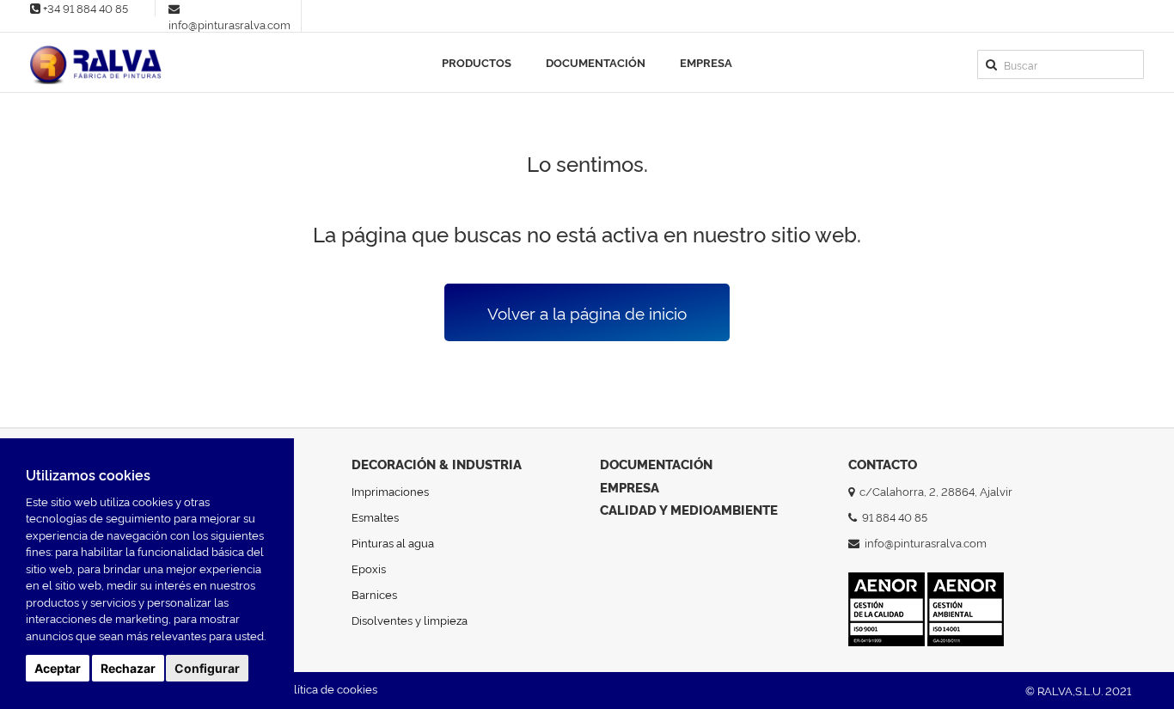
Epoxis (369, 568)
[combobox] (1060, 64)
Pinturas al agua (393, 542)
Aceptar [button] (57, 668)
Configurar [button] (207, 668)
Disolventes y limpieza (410, 619)
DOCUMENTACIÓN (656, 464)
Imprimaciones (390, 490)
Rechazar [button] (128, 668)
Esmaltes (375, 516)
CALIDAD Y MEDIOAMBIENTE (689, 509)
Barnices (374, 594)
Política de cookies (328, 688)
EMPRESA (629, 487)
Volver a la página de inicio (587, 312)
